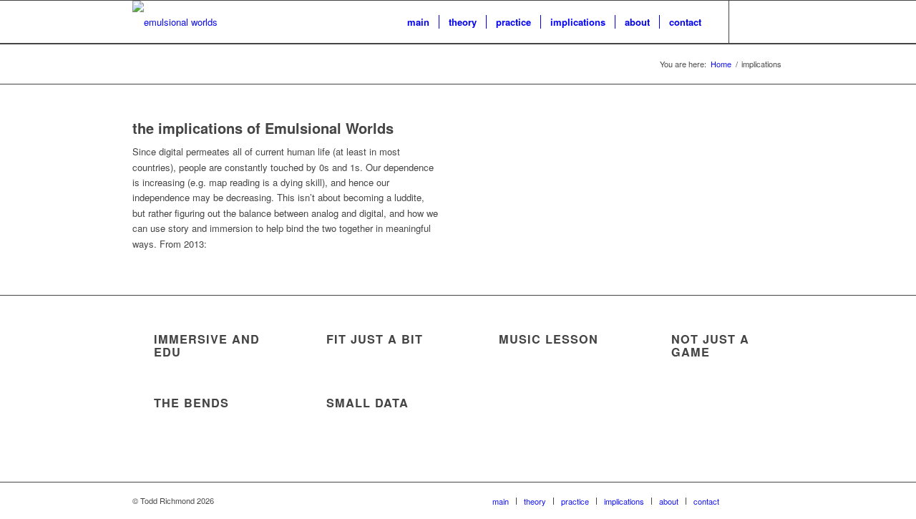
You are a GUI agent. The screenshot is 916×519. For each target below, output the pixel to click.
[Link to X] (751, 21)
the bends (191, 402)
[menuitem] (418, 22)
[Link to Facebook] (773, 21)
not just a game (710, 345)
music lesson (548, 339)
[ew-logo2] (175, 22)
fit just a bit (374, 339)
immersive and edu (207, 345)
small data (367, 402)
